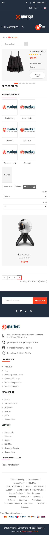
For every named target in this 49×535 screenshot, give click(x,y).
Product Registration (13, 383)
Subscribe (40, 300)
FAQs (7, 415)
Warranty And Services (14, 375)
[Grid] (25, 187)
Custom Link (10, 419)
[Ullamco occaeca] (24, 232)
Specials (8, 411)
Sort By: (44, 192)
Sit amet (27, 163)
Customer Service (12, 448)
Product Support (11, 386)
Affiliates (8, 407)
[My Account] (3, 3)
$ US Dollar (33, 8)
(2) (40, 54)
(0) (29, 258)
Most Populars (23, 490)
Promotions (33, 480)
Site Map (8, 444)
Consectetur (27, 118)
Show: (45, 202)
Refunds (11, 500)
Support (8, 440)
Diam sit (10, 141)
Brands (7, 400)
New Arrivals (38, 490)
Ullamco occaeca (24, 254)
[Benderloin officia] (15, 62)
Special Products (16, 493)
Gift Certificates (11, 403)
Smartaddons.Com (30, 531)
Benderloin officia (37, 51)
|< (4, 278)
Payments (25, 497)
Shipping (12, 497)
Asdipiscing (10, 118)
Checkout (24, 507)
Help (28, 486)
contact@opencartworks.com (19, 348)
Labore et (27, 141)
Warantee (23, 500)
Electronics (12, 37)
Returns (8, 436)
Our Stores (28, 503)
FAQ (6, 371)
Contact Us (9, 432)
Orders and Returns (14, 486)
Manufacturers (33, 493)
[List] (29, 187)
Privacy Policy (18, 483)
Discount (40, 503)
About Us (8, 367)
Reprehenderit (10, 163)
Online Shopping (17, 480)
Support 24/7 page (12, 379)
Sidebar (8, 187)
